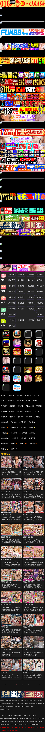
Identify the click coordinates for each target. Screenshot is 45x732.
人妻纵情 (31, 320)
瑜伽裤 (30, 303)
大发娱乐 (14, 422)
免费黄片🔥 (5, 449)
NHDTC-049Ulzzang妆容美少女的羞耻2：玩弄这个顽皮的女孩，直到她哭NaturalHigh (33, 633)
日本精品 (21, 280)
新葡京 (35, 401)
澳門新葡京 (22, 422)
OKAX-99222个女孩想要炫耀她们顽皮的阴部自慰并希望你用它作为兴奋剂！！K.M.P (11, 610)
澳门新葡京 (4, 422)
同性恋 (40, 314)
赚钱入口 (14, 449)
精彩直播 (4, 411)
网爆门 (40, 309)
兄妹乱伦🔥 (33, 444)
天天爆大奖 (23, 433)
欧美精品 (31, 274)
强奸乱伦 (21, 274)
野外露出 (40, 291)
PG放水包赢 (30, 406)
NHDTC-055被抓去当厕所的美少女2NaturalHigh (11, 654)
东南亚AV (40, 286)
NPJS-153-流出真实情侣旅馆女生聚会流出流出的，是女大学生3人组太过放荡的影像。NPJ (11, 633)
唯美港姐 (31, 286)
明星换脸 (21, 303)
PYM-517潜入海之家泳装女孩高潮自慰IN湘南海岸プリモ (11, 541)
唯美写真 (31, 309)
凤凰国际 (21, 406)
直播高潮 (39, 406)
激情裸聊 (24, 427)
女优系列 (21, 297)
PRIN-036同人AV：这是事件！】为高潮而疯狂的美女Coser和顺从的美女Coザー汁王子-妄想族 (11, 520)
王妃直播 (36, 411)
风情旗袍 (11, 303)
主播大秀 (28, 411)
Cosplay (31, 280)
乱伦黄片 (4, 417)
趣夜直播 (21, 417)
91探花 (21, 291)
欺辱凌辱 (11, 291)
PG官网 (11, 395)
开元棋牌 (20, 395)
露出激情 (21, 309)
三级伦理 (11, 280)
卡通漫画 (11, 309)
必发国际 (37, 417)
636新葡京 (14, 427)
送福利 (28, 401)
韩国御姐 (21, 286)
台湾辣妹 (11, 286)
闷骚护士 (40, 303)
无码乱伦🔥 (5, 433)
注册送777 (20, 401)
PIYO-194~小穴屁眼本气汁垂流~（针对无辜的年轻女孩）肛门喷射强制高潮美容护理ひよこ (33, 520)
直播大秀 (32, 438)
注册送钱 (11, 401)
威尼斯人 (4, 395)
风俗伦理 (40, 320)
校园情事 (21, 320)
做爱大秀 (24, 438)
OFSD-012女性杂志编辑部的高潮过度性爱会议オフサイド (33, 609)
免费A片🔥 (23, 444)
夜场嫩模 (29, 417)
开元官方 (14, 433)
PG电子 (3, 401)
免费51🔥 (32, 427)
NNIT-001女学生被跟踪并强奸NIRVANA (33, 653)
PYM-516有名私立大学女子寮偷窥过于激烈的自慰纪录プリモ (11, 564)
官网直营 (28, 395)
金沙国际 (32, 433)
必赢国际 (12, 406)
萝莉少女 (40, 274)
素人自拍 (40, 280)
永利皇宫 (32, 422)
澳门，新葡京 (5, 438)
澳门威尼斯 (4, 444)
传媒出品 (11, 314)
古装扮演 (11, 297)
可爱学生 (31, 297)
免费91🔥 (14, 444)
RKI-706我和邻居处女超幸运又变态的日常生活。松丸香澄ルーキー (11, 474)
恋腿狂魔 (40, 297)
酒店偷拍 (20, 411)
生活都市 (11, 320)
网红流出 (31, 291)
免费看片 (15, 438)
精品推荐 (11, 274)
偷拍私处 (12, 417)
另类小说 (11, 326)
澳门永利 (36, 395)
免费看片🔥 (5, 427)
